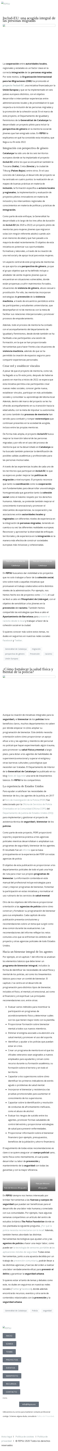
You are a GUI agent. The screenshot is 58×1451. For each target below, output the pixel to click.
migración (36, 649)
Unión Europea (11, 658)
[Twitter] (13, 1425)
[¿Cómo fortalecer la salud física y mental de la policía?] (29, 692)
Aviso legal (6, 1436)
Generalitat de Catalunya (16, 649)
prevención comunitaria (26, 1260)
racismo (48, 654)
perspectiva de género (15, 654)
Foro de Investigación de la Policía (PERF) (25, 799)
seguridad (47, 1310)
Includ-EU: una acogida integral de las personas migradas (29, 19)
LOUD (44, 594)
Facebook (7, 640)
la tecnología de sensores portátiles (31, 1247)
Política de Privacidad (45, 1416)
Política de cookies (25, 1436)
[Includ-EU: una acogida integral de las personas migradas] (29, 41)
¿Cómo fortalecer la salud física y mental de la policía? (28, 670)
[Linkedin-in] (20, 1425)
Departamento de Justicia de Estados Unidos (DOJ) (28, 813)
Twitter (18, 640)
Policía (35, 1310)
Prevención (35, 654)
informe (26, 849)
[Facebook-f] (6, 1425)
